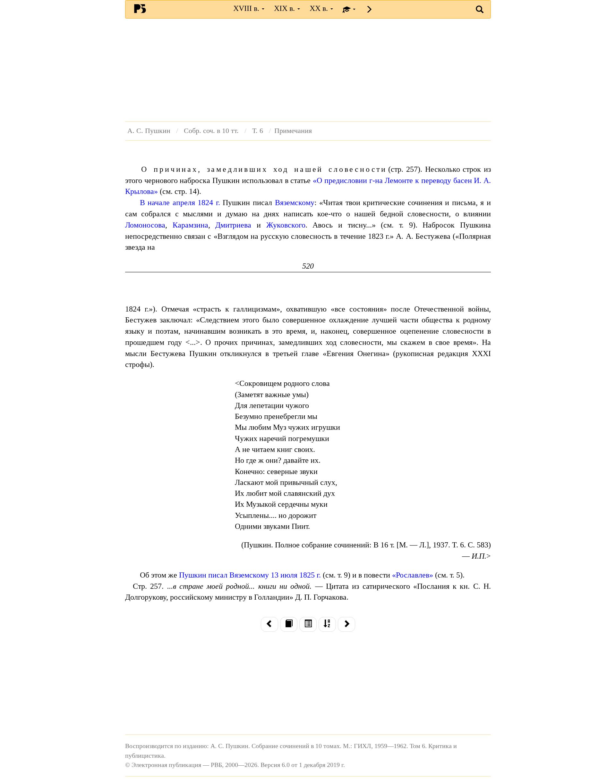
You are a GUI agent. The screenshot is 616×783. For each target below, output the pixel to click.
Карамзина (190, 225)
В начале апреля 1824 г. (180, 202)
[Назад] (269, 624)
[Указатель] (327, 624)
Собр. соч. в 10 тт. (211, 131)
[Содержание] (308, 624)
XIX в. (285, 8)
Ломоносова (145, 225)
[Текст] (288, 624)
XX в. (320, 8)
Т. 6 (257, 131)
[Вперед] (346, 624)
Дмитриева (233, 225)
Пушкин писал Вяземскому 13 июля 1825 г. (250, 575)
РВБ (140, 8)
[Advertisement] (308, 70)
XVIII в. (247, 8)
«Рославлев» (412, 575)
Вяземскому (294, 202)
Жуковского (285, 225)
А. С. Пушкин (148, 131)
